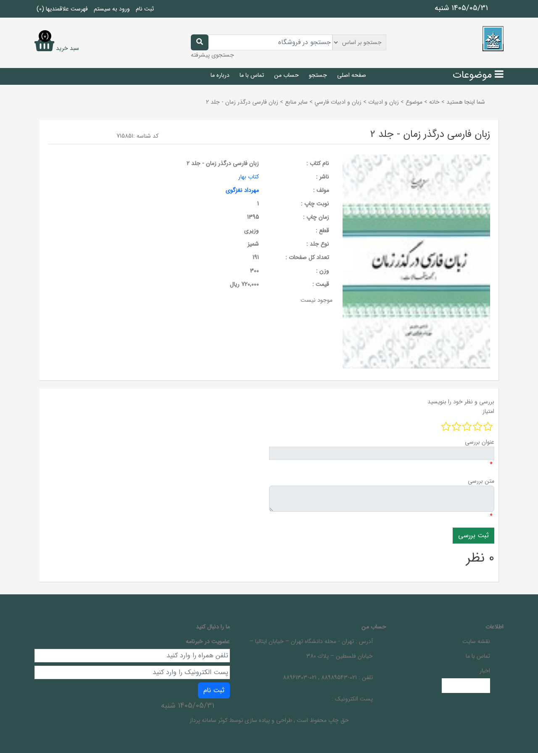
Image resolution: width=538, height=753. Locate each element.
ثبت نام (145, 8)
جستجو (318, 75)
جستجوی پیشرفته (212, 55)
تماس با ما (252, 75)
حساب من (286, 75)
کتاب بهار (248, 176)
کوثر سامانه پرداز (208, 720)
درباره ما (220, 75)
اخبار (485, 670)
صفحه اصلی (351, 75)
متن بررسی (481, 481)
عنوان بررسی (479, 442)
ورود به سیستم (112, 8)
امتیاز (488, 411)
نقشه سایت (476, 641)
